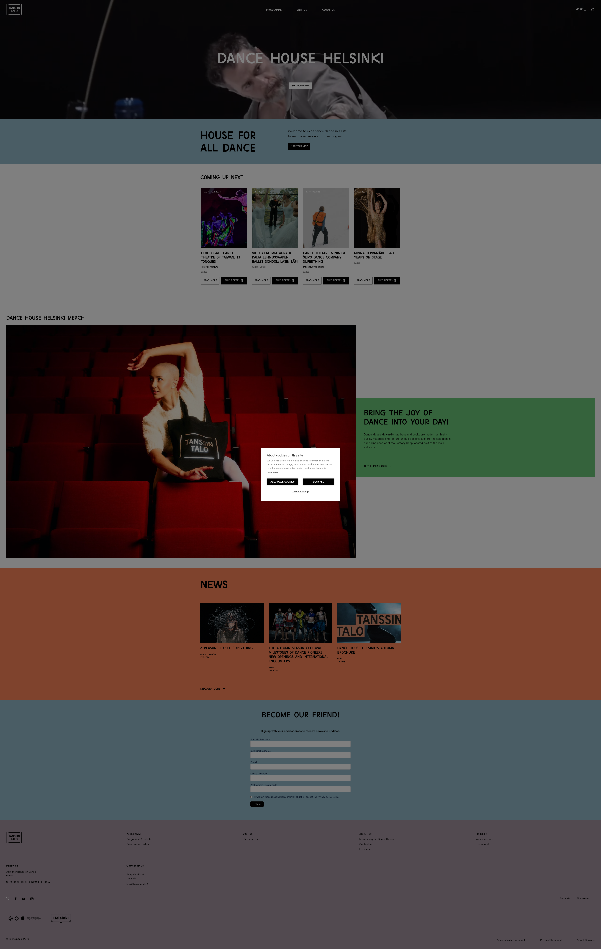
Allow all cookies (282, 482)
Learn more (272, 473)
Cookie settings (300, 492)
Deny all (318, 482)
